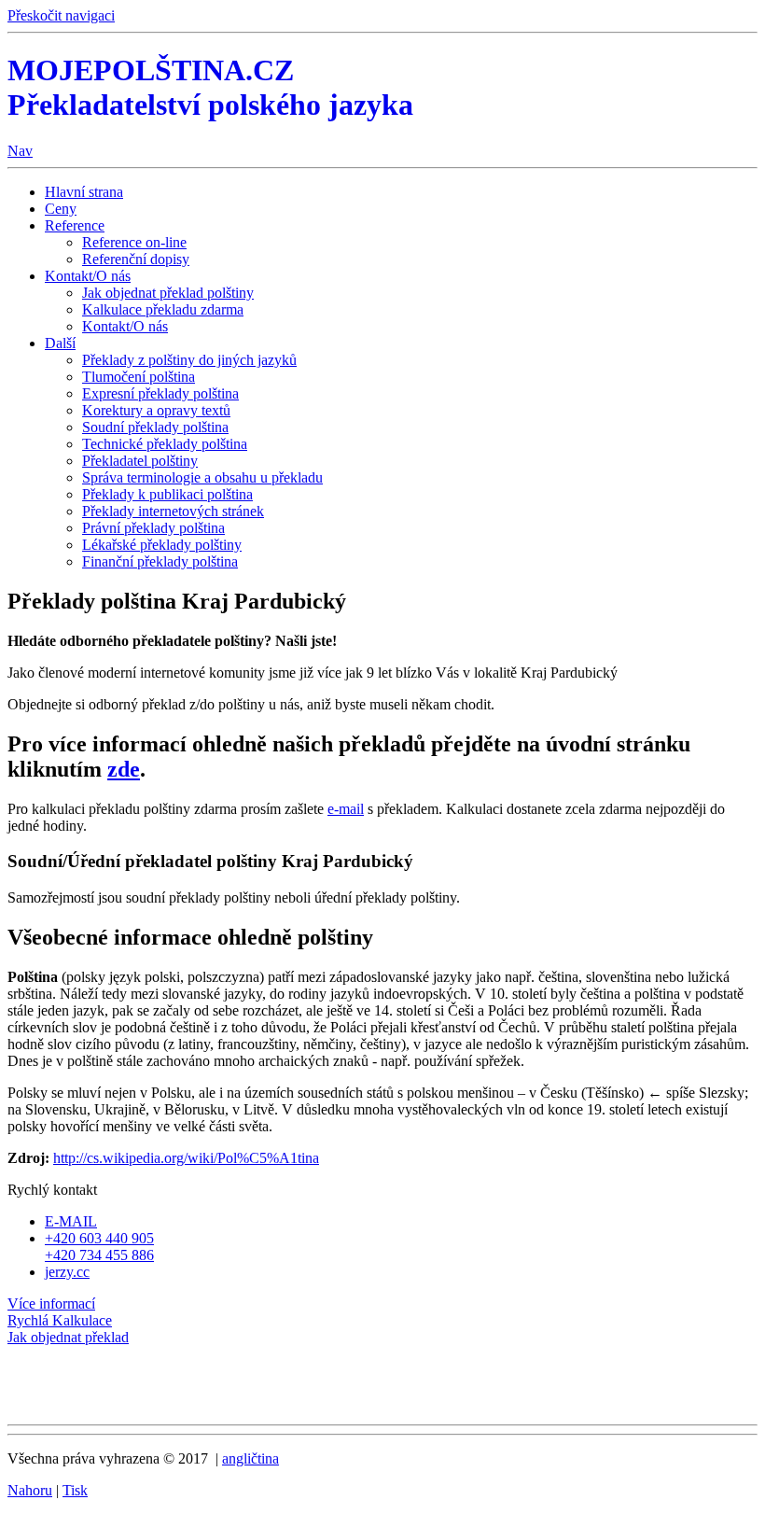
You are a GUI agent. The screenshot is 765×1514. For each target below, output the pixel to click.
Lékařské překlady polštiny (162, 545)
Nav (20, 151)
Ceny (60, 209)
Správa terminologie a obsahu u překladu (202, 477)
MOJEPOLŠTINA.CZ (210, 87)
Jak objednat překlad (68, 1337)
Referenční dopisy (135, 259)
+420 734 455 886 (99, 1255)
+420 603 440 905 (99, 1238)
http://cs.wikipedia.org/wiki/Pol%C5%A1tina (186, 1158)
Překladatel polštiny (140, 461)
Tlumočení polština (138, 377)
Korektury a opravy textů (156, 410)
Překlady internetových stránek (173, 511)
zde (123, 769)
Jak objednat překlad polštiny (168, 293)
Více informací (51, 1303)
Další (60, 343)
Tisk (75, 1490)
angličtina (250, 1458)
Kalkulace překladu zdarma (162, 309)
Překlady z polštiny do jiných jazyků (189, 360)
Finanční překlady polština (160, 561)
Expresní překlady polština (160, 393)
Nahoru (29, 1490)
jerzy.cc (67, 1272)
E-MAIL (71, 1221)
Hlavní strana (84, 192)
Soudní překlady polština (155, 427)
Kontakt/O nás (88, 276)
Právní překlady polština (153, 528)
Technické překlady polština (164, 444)
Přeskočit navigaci (61, 15)
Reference (74, 225)
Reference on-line (134, 242)
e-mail (345, 809)
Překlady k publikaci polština (167, 494)
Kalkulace (59, 1320)
